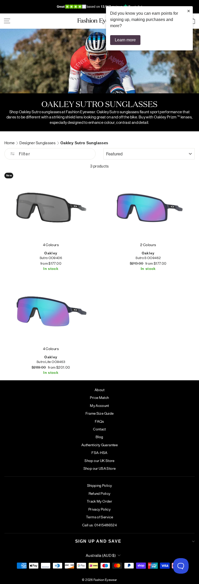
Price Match (99, 397)
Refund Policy (100, 493)
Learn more (125, 40)
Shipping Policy (99, 485)
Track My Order (99, 501)
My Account (99, 405)
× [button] (188, 11)
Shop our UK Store (99, 460)
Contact (99, 429)
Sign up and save (98, 541)
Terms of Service (99, 516)
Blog (99, 436)
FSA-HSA (99, 452)
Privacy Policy (99, 509)
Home (9, 142)
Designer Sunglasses (37, 142)
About (99, 389)
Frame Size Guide (100, 413)
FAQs (99, 421)
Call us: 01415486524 (99, 524)
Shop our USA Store (99, 468)
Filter (24, 153)
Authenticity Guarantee (99, 444)
